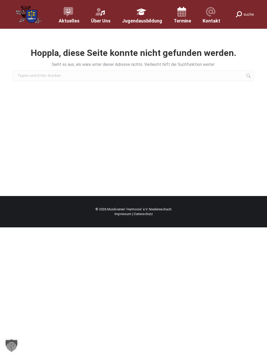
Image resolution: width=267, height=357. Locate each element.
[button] (11, 345)
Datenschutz (143, 214)
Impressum (123, 214)
